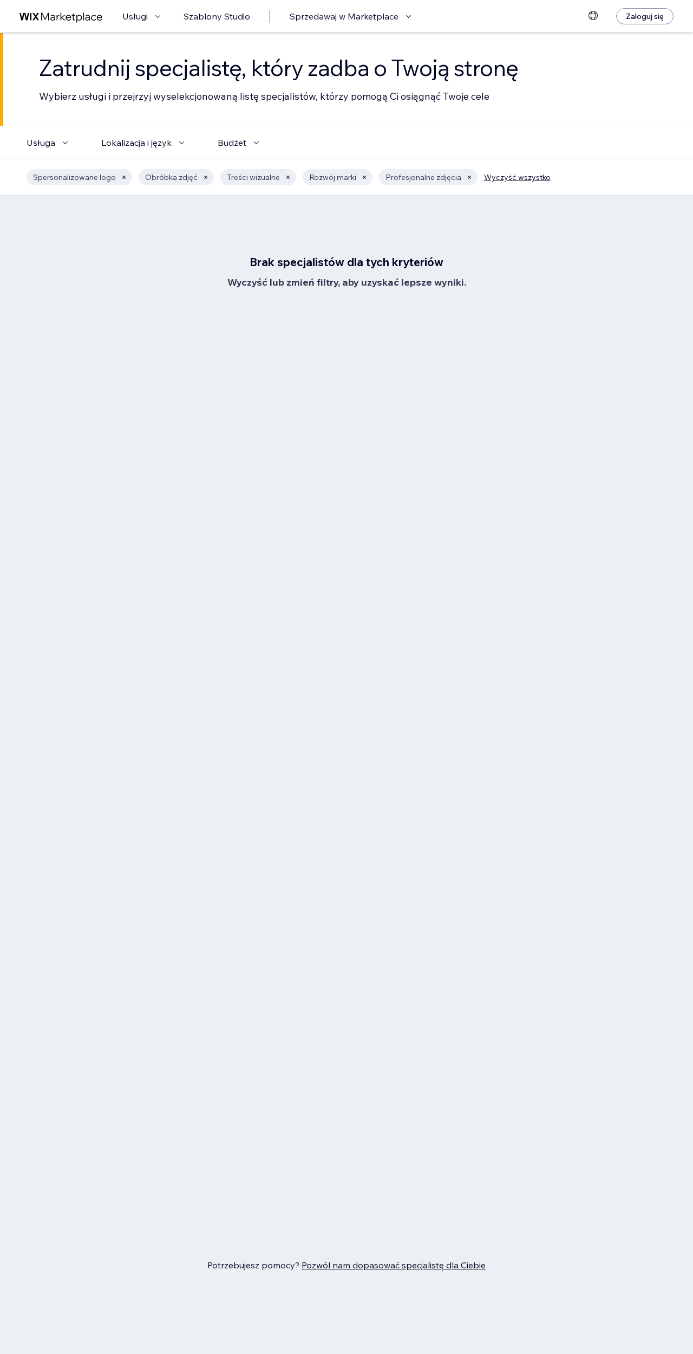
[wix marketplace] (61, 16)
